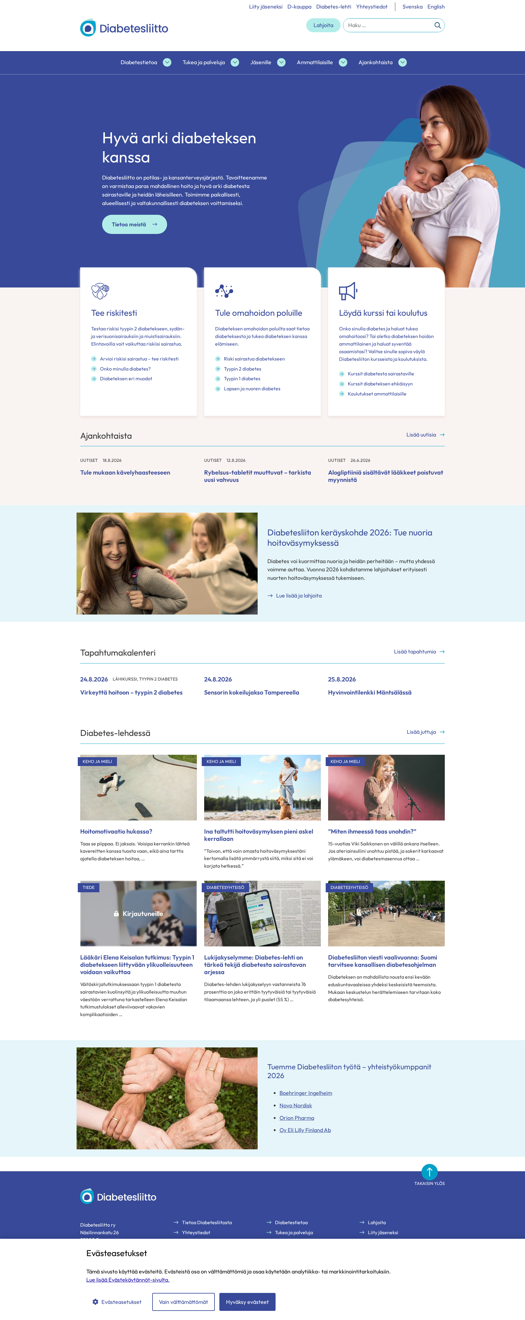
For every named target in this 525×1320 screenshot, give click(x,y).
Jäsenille (260, 62)
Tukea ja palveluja (204, 62)
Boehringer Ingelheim (306, 1092)
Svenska (413, 6)
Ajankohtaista (376, 62)
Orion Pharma (297, 1117)
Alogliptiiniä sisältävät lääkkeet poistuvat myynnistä (385, 475)
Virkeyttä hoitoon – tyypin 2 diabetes (131, 692)
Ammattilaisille (315, 62)
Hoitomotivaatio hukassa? (116, 831)
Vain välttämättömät (183, 1301)
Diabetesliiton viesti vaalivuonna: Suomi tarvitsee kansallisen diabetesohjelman (382, 960)
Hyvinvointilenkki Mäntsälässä (370, 692)
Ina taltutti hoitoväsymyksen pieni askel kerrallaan (258, 834)
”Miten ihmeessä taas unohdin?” (372, 831)
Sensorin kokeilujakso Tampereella (251, 692)
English (436, 6)
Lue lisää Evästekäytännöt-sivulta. (128, 1279)
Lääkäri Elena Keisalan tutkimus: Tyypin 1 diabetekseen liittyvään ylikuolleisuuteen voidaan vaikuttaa (137, 964)
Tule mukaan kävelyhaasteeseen (125, 472)
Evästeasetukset (121, 1301)
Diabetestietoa (139, 62)
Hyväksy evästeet (247, 1301)
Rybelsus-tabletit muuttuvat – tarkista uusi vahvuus (257, 475)
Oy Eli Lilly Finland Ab (305, 1130)
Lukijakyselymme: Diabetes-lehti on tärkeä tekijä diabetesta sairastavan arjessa (255, 964)
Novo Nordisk (296, 1105)
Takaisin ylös (429, 1183)
